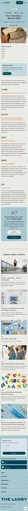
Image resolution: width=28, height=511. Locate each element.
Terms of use (9, 506)
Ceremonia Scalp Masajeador (8, 163)
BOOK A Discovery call (14, 232)
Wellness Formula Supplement (8, 140)
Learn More (7, 73)
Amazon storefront (17, 155)
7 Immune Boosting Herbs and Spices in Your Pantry (13, 93)
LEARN (3, 49)
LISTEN (3, 51)
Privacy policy (3, 506)
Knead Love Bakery (5, 187)
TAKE (3, 53)
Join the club (14, 237)
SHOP (3, 56)
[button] (25, 3)
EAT (3, 58)
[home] (5, 2)
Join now (19, 2)
